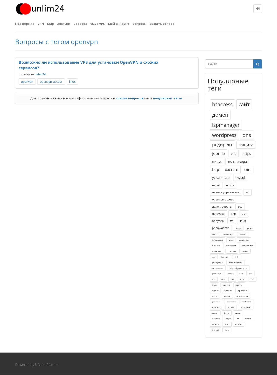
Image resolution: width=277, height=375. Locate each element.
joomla (218, 153)
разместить (217, 273)
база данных (242, 296)
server (231, 273)
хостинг (231, 169)
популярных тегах (168, 98)
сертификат (231, 245)
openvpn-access (51, 81)
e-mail (216, 185)
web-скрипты (248, 245)
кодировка (217, 307)
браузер (218, 221)
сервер (248, 318)
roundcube (244, 240)
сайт (244, 104)
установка (221, 177)
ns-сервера (237, 161)
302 (213, 279)
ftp (232, 221)
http (215, 169)
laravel (243, 234)
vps (213, 257)
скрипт (215, 290)
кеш (252, 279)
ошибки (226, 285)
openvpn (27, 81)
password (216, 301)
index (214, 285)
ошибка (239, 285)
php (233, 214)
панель (238, 324)
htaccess (222, 104)
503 (250, 273)
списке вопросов (129, 98)
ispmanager (226, 124)
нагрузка (218, 214)
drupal (215, 313)
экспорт (231, 307)
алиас (214, 234)
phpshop (232, 251)
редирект (222, 145)
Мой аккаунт (118, 24)
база (227, 330)
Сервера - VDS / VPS (89, 24)
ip (238, 318)
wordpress (224, 135)
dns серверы (217, 268)
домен (220, 114)
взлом (214, 296)
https (246, 153)
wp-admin (242, 290)
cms (247, 169)
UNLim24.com (46, 364)
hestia (238, 228)
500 (240, 206)
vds (233, 153)
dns (247, 135)
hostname (246, 301)
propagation (217, 262)
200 (232, 279)
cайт (236, 257)
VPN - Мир (46, 24)
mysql (240, 177)
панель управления (226, 192)
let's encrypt (217, 240)
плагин (227, 296)
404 (223, 279)
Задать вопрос (162, 24)
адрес (228, 318)
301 (244, 214)
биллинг (216, 245)
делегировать (222, 206)
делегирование (235, 262)
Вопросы (139, 24)
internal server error (238, 268)
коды (242, 279)
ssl (247, 192)
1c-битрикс (217, 251)
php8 (249, 228)
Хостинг (63, 24)
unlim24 (40, 74)
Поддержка (24, 24)
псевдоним (245, 307)
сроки (237, 313)
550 (241, 273)
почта (230, 185)
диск (231, 240)
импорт (215, 330)
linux (72, 81)
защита (246, 144)
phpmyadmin (220, 228)
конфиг (245, 251)
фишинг (228, 290)
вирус (217, 161)
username (231, 301)
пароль (215, 324)
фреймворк (229, 234)
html (227, 324)
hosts (226, 313)
